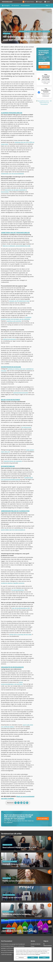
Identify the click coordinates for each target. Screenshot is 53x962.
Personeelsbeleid (25, 5)
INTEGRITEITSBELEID (8, 466)
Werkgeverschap (6, 33)
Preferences (21, 957)
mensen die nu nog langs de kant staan (20, 634)
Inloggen (40, 1)
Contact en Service (35, 944)
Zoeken (48, 1)
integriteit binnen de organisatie (13, 461)
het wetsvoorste (26, 427)
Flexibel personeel (46, 31)
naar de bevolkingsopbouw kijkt (21, 608)
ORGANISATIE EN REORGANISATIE (12, 667)
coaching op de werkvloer (14, 321)
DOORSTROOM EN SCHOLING (11, 367)
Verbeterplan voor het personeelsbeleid (12, 173)
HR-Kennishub (15, 5)
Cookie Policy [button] (43, 953)
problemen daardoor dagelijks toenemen (12, 583)
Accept (44, 957)
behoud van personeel (9, 339)
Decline (32, 957)
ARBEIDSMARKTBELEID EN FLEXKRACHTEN (15, 511)
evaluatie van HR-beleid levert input (19, 301)
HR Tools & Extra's (29, 1)
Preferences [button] (37, 954)
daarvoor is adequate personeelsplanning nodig (16, 246)
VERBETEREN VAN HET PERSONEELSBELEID (15, 233)
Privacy (32, 946)
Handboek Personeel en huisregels (34, 31)
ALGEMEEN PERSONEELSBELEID (11, 113)
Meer (47, 5)
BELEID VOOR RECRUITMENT (10, 400)
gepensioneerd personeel (20, 392)
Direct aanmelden (42, 818)
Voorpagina (7, 5)
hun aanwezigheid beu (17, 590)
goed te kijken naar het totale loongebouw (13, 530)
